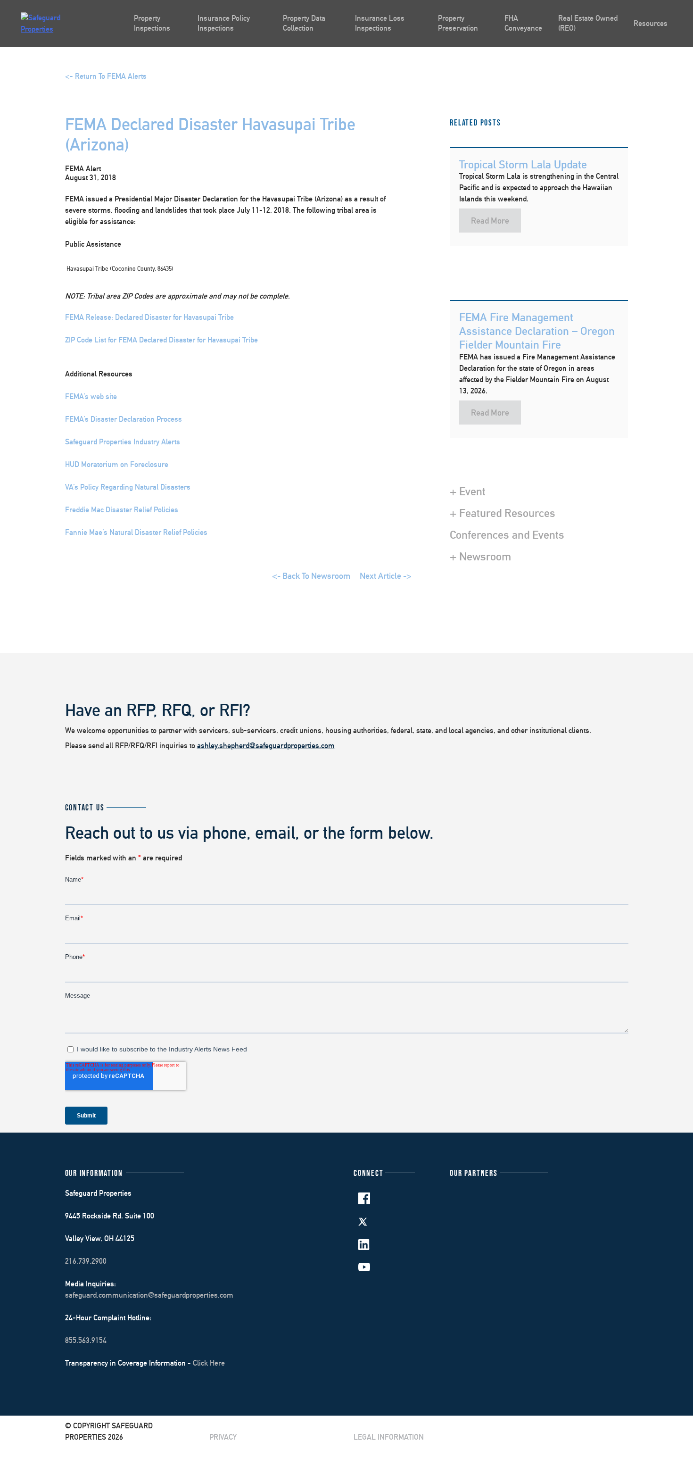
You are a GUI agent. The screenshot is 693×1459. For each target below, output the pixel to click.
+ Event (468, 491)
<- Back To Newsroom (311, 576)
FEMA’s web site (91, 396)
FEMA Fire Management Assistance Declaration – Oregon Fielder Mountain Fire (537, 330)
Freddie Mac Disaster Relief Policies (121, 509)
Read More (490, 220)
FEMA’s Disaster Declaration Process (123, 419)
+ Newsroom (480, 556)
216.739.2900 (86, 1261)
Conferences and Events (507, 534)
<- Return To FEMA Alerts (106, 76)
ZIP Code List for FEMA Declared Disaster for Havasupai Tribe (161, 339)
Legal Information (389, 1437)
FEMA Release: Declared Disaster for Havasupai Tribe (149, 317)
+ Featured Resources (502, 512)
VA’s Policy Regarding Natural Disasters (127, 487)
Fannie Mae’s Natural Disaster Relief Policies (136, 532)
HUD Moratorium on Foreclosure (116, 464)
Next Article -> (386, 576)
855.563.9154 (86, 1340)
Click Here (209, 1363)
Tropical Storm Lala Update (523, 164)
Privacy (223, 1437)
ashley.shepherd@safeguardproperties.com (266, 745)
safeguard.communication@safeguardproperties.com (149, 1295)
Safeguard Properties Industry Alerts (122, 441)
